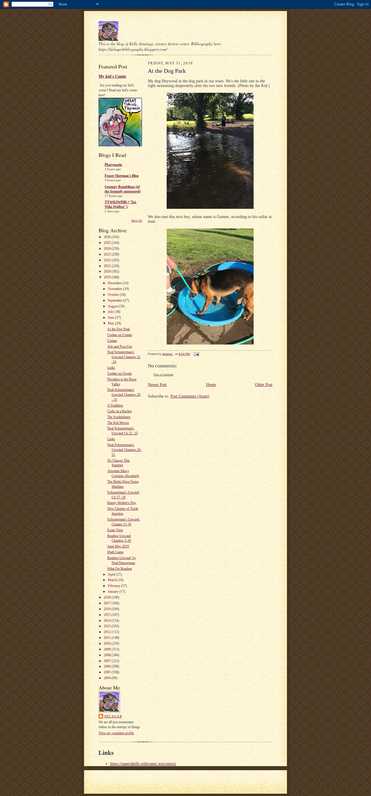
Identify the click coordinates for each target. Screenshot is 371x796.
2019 (108, 277)
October (114, 295)
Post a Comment (163, 374)
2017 (108, 603)
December (115, 283)
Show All (136, 220)
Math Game (115, 552)
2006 (108, 666)
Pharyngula (113, 165)
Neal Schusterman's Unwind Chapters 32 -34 (123, 357)
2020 (108, 271)
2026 (108, 237)
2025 (108, 243)
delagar (113, 716)
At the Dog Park (118, 329)
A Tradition (115, 405)
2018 (108, 597)
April (112, 574)
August (113, 306)
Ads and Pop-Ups (119, 346)
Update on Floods (119, 373)
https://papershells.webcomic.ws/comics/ (143, 763)
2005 (108, 672)
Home (211, 384)
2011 (108, 638)
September (115, 300)
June (111, 318)
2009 (108, 649)
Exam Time (115, 530)
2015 (108, 615)
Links (111, 368)
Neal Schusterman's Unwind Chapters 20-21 (124, 450)
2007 (108, 661)
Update (112, 341)
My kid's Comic (112, 76)
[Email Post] (196, 354)
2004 (108, 678)
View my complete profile (116, 733)
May (111, 323)
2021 (108, 266)
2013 (108, 626)
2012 (108, 632)
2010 (108, 643)
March (113, 580)
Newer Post (157, 384)
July (111, 312)
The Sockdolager (118, 417)
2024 (108, 248)
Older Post (263, 384)
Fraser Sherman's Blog (122, 176)
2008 (108, 655)
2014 (108, 621)
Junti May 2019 (118, 546)
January (113, 592)
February (114, 586)
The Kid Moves (118, 423)
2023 (108, 254)
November (115, 289)
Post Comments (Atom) (189, 396)
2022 (108, 260)
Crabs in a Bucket (119, 411)
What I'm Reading (119, 569)
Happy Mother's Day (121, 503)
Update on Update (119, 335)
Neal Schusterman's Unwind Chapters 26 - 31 (123, 395)
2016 (108, 609)
